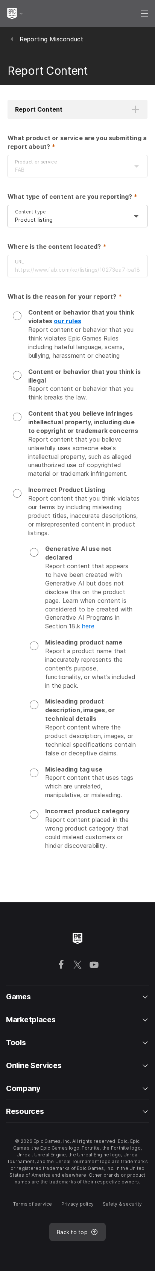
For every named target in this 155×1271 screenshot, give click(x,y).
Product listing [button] (34, 219)
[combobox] (70, 170)
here (88, 626)
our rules (67, 321)
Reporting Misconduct (51, 39)
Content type (30, 212)
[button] (77, 109)
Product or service (36, 162)
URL (19, 261)
